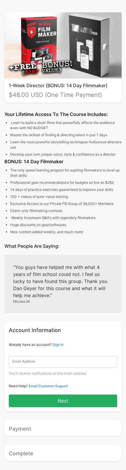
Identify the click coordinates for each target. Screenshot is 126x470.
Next (63, 401)
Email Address (23, 361)
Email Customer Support (48, 386)
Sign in (58, 344)
